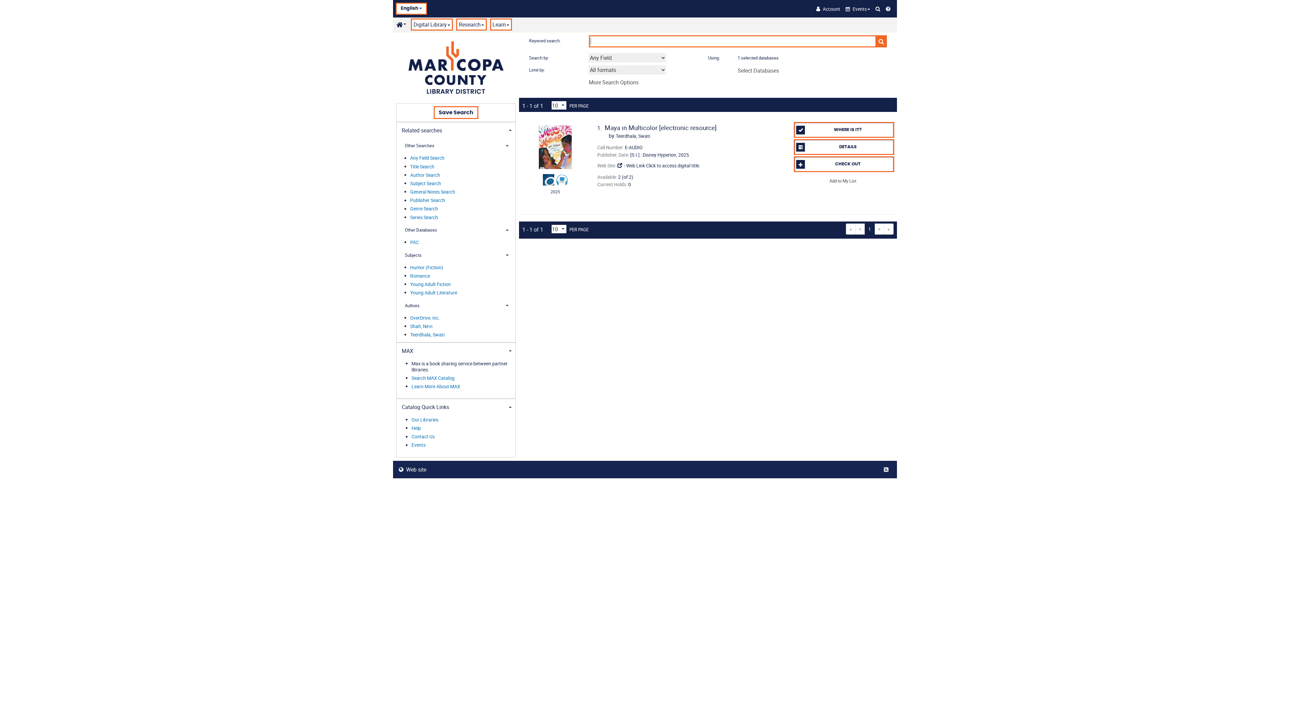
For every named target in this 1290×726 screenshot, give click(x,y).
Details (848, 147)
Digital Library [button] (430, 24)
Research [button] (470, 24)
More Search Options (614, 82)
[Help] (888, 8)
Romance (420, 276)
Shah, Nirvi (421, 326)
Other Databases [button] (421, 230)
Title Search (422, 166)
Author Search (425, 175)
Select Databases (758, 70)
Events (419, 445)
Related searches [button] (422, 130)
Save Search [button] (456, 112)
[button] (858, 9)
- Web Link (634, 165)
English (410, 8)
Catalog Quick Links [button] (425, 407)
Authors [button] (412, 305)
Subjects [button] (413, 255)
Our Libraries (425, 419)
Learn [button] (499, 24)
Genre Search (424, 209)
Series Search (424, 217)
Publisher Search (427, 200)
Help (416, 428)
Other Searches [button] (419, 146)
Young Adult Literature (433, 292)
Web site (416, 469)
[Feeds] (887, 469)
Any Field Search (427, 158)
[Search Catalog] (877, 8)
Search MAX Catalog (433, 378)
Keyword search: (545, 40)
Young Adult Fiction (430, 284)
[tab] (456, 129)
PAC (414, 242)
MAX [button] (407, 351)
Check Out (848, 164)
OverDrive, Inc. (425, 318)
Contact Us (423, 437)
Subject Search (425, 183)
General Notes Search (432, 192)
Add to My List (842, 180)
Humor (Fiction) (426, 267)
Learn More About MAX (436, 386)
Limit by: (537, 70)
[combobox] (627, 58)
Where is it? (848, 130)
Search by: (539, 58)
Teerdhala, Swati (427, 334)
